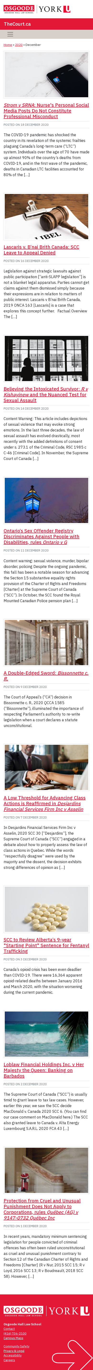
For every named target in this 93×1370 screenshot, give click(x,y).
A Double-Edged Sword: (46, 676)
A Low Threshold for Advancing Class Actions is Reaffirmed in (45, 803)
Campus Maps (13, 1338)
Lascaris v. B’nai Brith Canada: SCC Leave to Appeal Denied (41, 250)
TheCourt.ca (17, 24)
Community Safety (16, 1346)
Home (8, 45)
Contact (9, 1329)
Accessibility (12, 1355)
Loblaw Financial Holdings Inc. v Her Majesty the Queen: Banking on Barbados (44, 1070)
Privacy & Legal (14, 1351)
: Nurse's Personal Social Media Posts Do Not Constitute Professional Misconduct (46, 111)
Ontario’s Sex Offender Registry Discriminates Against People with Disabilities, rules (41, 536)
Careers (9, 1360)
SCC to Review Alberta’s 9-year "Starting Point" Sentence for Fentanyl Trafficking (46, 945)
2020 (19, 45)
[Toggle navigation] (10, 34)
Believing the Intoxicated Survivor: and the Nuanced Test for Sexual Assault (46, 394)
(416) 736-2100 (15, 1333)
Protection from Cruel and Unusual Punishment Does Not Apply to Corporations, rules (42, 1209)
